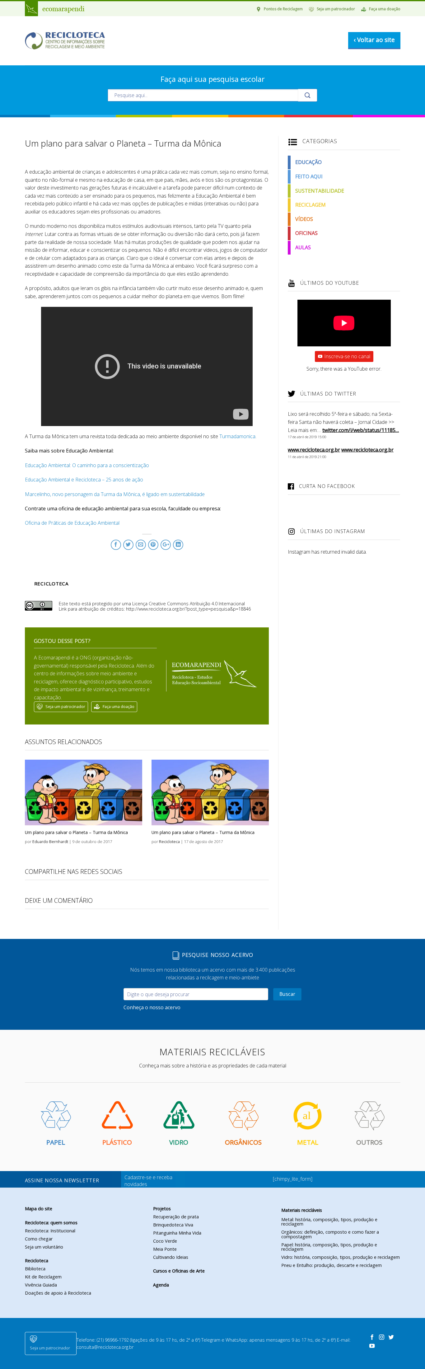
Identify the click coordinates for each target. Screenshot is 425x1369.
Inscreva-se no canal (347, 356)
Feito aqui (309, 176)
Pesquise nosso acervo (216, 955)
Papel (55, 1142)
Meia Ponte (165, 1249)
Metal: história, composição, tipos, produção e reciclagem (329, 1222)
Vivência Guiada (41, 1285)
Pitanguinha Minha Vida (177, 1233)
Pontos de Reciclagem (283, 9)
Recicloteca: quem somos (51, 1223)
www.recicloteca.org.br (314, 449)
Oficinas (306, 233)
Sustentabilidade (319, 190)
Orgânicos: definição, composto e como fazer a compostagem (330, 1234)
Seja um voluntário (44, 1247)
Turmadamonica (237, 436)
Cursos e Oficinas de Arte (179, 1271)
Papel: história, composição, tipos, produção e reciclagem (329, 1247)
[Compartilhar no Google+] (166, 545)
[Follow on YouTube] (372, 1346)
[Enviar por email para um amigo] (141, 545)
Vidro (178, 1142)
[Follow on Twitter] (391, 1337)
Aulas (303, 247)
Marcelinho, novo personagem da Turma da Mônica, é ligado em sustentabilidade (115, 494)
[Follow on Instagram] (382, 1337)
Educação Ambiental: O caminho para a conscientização (87, 465)
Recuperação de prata (176, 1217)
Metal (307, 1142)
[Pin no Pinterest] (153, 545)
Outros (369, 1142)
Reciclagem (310, 204)
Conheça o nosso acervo (152, 1007)
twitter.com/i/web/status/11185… (360, 430)
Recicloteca (36, 1261)
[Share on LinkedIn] (178, 545)
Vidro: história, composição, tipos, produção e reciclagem (340, 1257)
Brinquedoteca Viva (173, 1225)
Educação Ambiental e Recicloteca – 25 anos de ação (84, 479)
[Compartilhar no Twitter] (128, 545)
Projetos (162, 1209)
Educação (308, 162)
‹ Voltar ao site (374, 39)
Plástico (117, 1142)
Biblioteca (35, 1269)
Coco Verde (165, 1241)
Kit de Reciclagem (43, 1277)
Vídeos (304, 219)
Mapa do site (38, 1209)
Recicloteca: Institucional (50, 1231)
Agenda (161, 1285)
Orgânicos (243, 1142)
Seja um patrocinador (336, 9)
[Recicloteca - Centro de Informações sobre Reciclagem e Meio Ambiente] (65, 41)
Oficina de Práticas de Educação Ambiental (72, 522)
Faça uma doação (384, 9)
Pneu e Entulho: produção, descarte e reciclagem (331, 1265)
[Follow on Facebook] (372, 1337)
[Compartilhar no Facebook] (116, 545)
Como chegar (39, 1239)
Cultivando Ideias (170, 1257)
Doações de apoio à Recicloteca (58, 1293)
